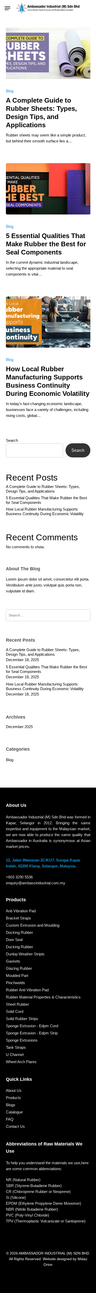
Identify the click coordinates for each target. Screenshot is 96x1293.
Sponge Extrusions (22, 1040)
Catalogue (14, 1112)
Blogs (10, 1105)
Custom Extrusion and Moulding (32, 925)
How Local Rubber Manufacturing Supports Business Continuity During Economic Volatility (45, 511)
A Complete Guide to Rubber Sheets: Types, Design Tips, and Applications (43, 488)
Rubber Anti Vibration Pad (27, 990)
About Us (14, 1090)
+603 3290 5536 (19, 877)
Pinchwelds (15, 983)
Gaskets (13, 961)
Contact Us (15, 1126)
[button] (7, 8)
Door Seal (14, 939)
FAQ (10, 1119)
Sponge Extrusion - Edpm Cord (32, 1026)
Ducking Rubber (19, 947)
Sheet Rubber (17, 1004)
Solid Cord (14, 1011)
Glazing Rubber (19, 968)
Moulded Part (17, 975)
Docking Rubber (19, 932)
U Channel (15, 1054)
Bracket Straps (18, 918)
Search (12, 440)
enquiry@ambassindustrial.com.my (35, 883)
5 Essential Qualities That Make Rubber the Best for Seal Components (46, 500)
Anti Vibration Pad (21, 911)
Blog (9, 91)
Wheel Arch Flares (21, 1062)
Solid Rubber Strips (22, 1018)
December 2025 (19, 726)
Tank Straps (16, 1047)
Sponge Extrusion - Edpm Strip (32, 1033)
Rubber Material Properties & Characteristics (43, 997)
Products (13, 1097)
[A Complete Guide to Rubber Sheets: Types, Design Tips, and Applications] (48, 53)
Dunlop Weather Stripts (25, 954)
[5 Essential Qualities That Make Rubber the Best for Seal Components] (48, 188)
